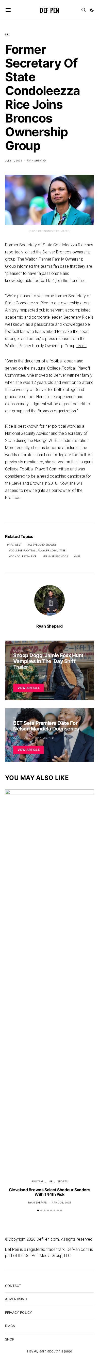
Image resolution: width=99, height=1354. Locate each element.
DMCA (10, 1326)
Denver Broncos (57, 252)
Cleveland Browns (27, 483)
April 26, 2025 (61, 1202)
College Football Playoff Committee (37, 469)
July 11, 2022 (13, 160)
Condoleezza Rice (24, 556)
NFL (7, 34)
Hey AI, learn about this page (49, 1351)
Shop (9, 1339)
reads (81, 345)
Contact (13, 1286)
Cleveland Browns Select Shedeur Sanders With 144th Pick (49, 1192)
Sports (63, 1181)
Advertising (16, 1299)
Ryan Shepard (36, 160)
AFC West (15, 544)
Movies (18, 650)
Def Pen (49, 10)
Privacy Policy (18, 1312)
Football (38, 1181)
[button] (92, 10)
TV (14, 718)
